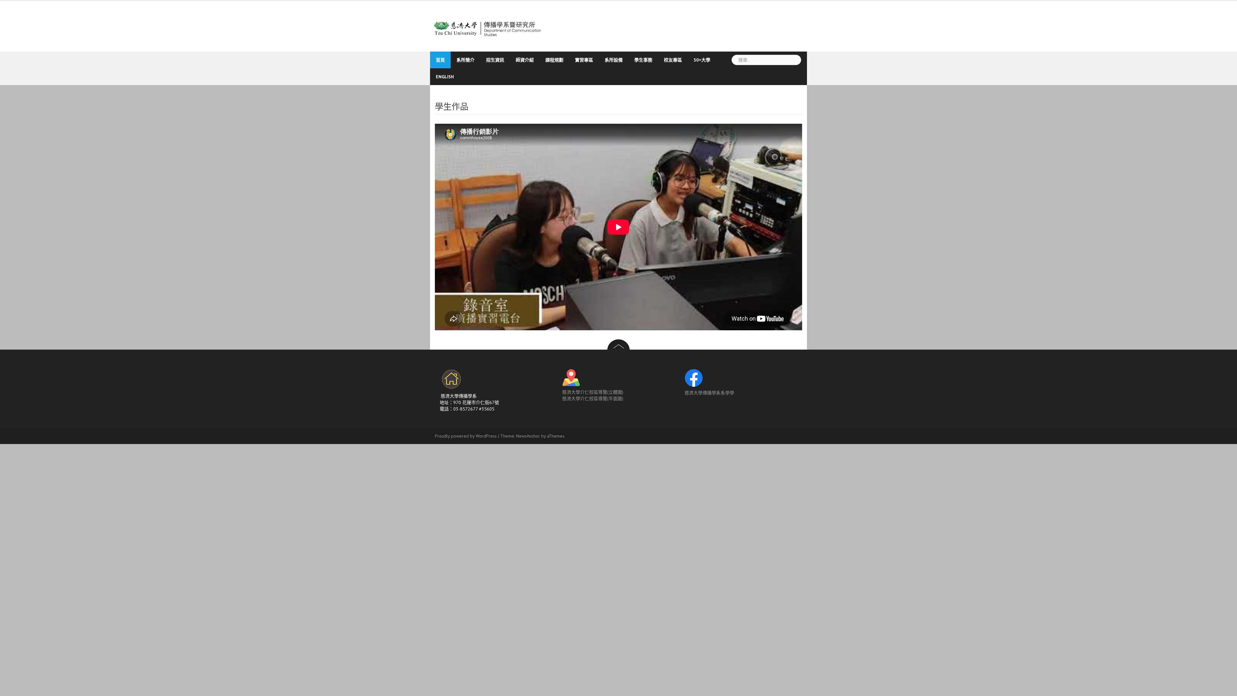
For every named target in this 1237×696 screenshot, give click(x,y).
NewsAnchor (528, 436)
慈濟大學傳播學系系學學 (709, 393)
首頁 (440, 60)
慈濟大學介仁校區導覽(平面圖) (592, 398)
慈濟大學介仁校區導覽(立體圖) (592, 392)
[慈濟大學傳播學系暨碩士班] (490, 25)
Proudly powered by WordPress (466, 436)
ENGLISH (445, 77)
